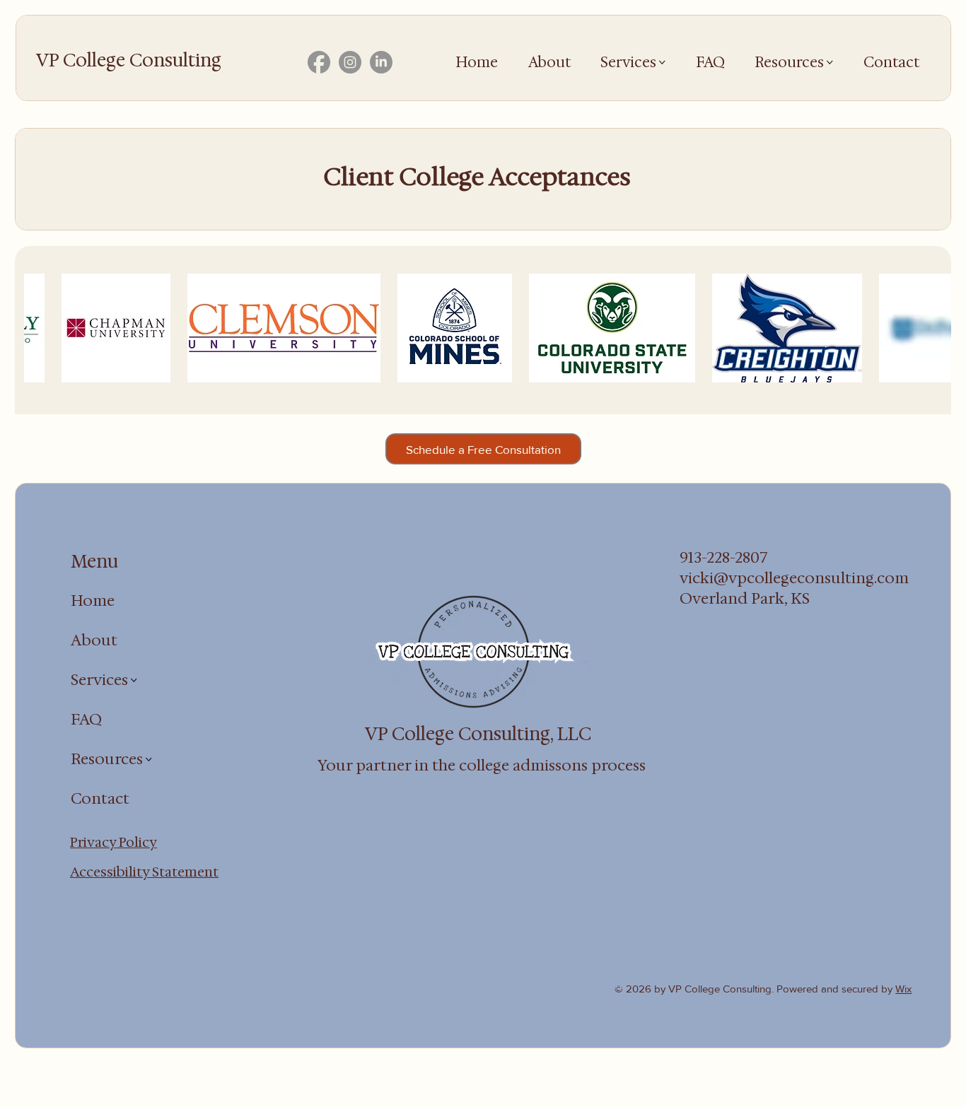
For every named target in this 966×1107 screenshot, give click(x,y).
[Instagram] (350, 62)
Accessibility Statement (144, 871)
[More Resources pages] (830, 62)
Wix (903, 989)
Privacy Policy (113, 842)
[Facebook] (319, 62)
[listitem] (170, 328)
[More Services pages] (662, 62)
